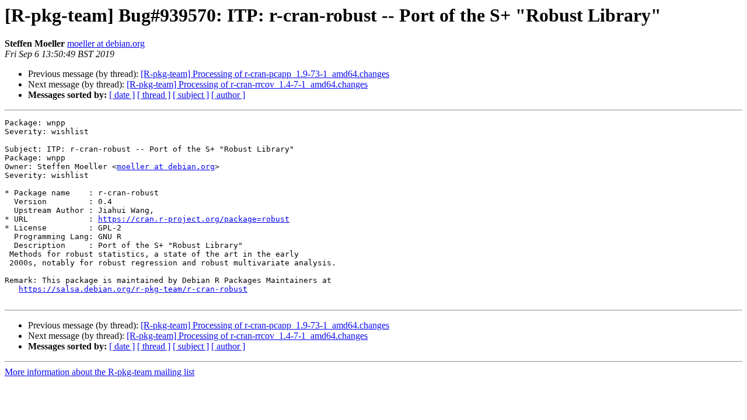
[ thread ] (153, 95)
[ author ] (228, 95)
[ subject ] (191, 95)
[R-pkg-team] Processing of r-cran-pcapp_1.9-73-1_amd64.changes (265, 74)
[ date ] (122, 95)
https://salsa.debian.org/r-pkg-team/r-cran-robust (133, 289)
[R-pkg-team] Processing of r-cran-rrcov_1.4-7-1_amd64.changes (247, 84)
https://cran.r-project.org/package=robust (193, 219)
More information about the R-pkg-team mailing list (99, 372)
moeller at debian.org (106, 43)
